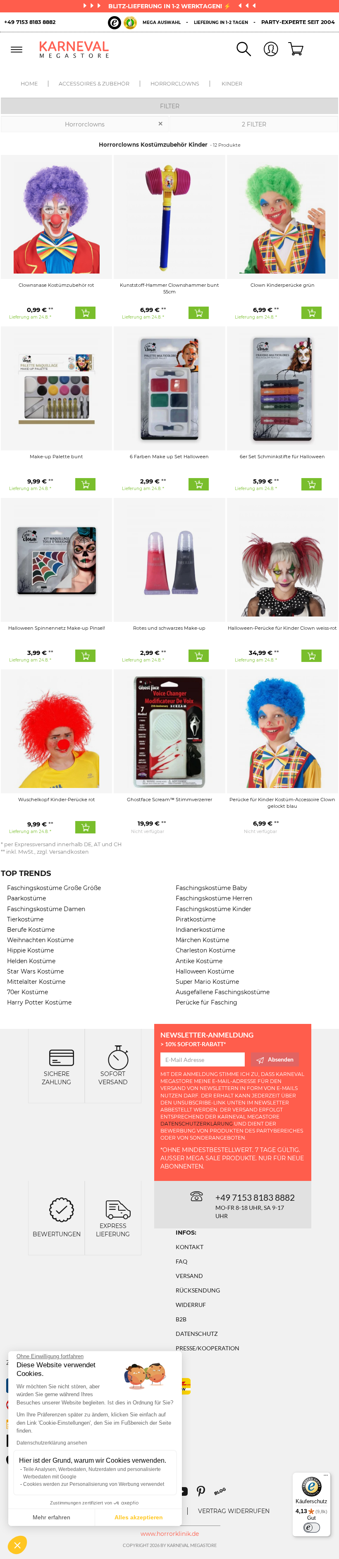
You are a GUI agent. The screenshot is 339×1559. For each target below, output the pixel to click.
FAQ (181, 1261)
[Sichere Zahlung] (61, 1056)
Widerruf (191, 1304)
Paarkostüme (26, 898)
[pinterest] (204, 1494)
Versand (189, 1275)
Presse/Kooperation (207, 1348)
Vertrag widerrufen (234, 1511)
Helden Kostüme (31, 961)
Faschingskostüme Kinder (213, 909)
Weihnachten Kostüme (40, 940)
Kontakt (189, 1246)
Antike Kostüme (199, 961)
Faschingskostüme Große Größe (54, 888)
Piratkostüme (195, 919)
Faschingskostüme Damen (46, 909)
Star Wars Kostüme (35, 971)
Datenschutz (197, 1333)
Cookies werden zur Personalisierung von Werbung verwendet (93, 1484)
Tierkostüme (25, 919)
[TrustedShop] (122, 22)
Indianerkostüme (200, 929)
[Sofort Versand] (118, 1056)
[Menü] (326, 1477)
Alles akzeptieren (139, 1517)
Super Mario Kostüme (207, 981)
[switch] (311, 1528)
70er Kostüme (27, 992)
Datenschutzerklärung (196, 1124)
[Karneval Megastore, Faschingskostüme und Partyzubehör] (74, 49)
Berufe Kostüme (31, 929)
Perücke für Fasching (206, 1002)
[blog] (223, 1494)
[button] (17, 1545)
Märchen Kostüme (202, 940)
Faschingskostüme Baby (211, 888)
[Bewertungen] (61, 1208)
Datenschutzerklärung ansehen (52, 1443)
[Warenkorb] (292, 49)
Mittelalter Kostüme (36, 981)
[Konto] (264, 50)
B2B (181, 1319)
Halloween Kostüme (205, 971)
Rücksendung (198, 1290)
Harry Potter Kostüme (39, 1002)
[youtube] (185, 1494)
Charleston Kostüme (205, 950)
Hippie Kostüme (30, 950)
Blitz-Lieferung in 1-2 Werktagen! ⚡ (170, 6)
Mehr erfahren (51, 1517)
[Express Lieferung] (118, 1208)
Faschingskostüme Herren (214, 898)
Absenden (281, 1059)
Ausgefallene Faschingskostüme (223, 992)
